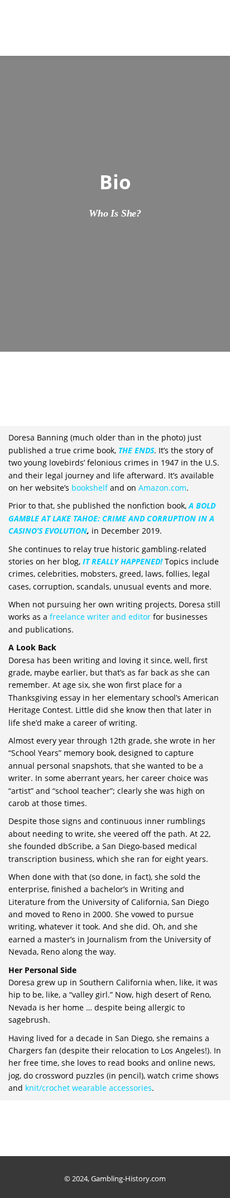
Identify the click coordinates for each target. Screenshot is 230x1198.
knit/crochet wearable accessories (88, 1087)
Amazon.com (162, 487)
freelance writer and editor (100, 616)
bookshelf (89, 487)
